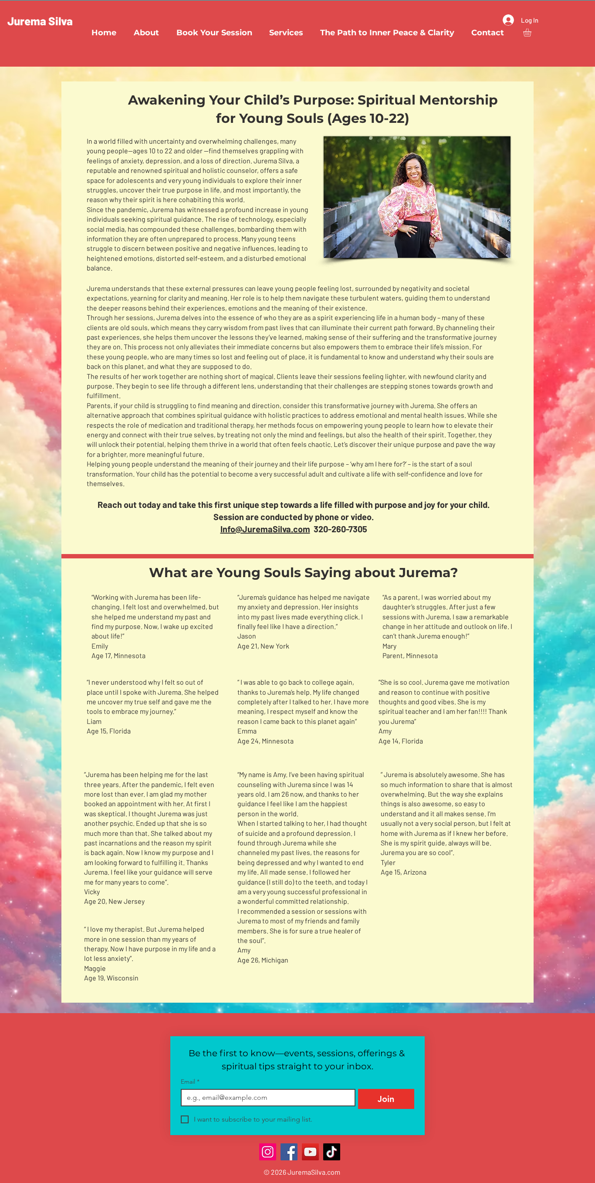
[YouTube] (310, 1151)
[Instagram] (267, 1151)
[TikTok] (331, 1151)
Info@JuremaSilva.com (265, 529)
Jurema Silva (40, 20)
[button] (532, 32)
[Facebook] (289, 1151)
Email (190, 1081)
